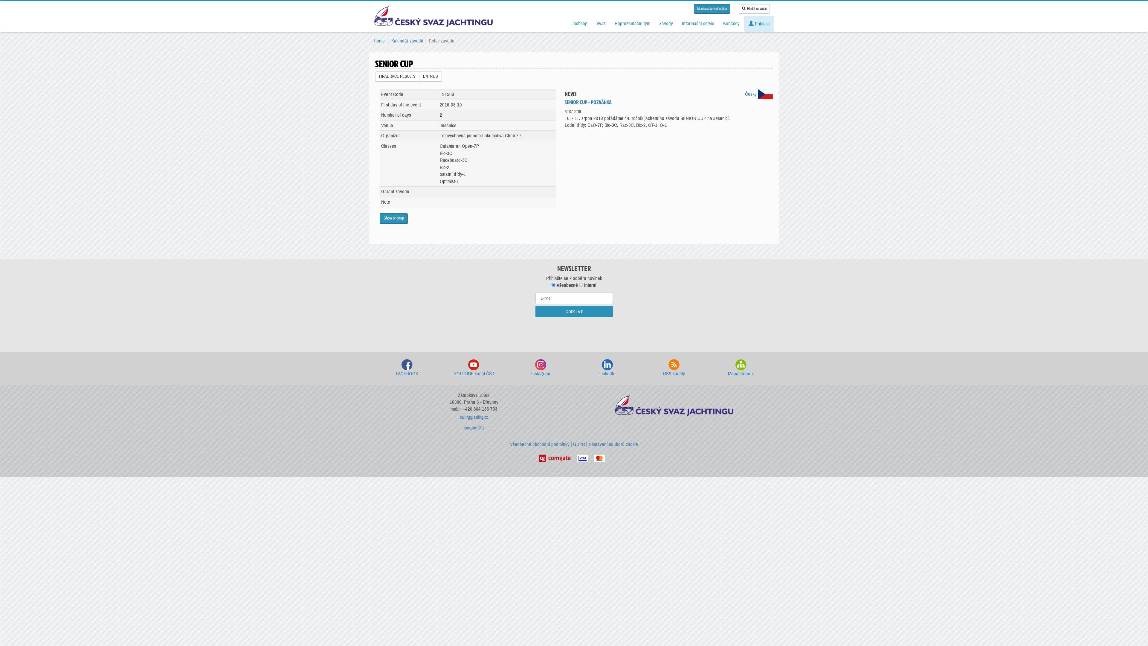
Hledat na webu (757, 9)
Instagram (540, 373)
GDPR (579, 444)
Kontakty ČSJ (474, 428)
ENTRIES (430, 76)
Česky (751, 94)
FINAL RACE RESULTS (397, 76)
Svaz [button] (601, 23)
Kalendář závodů (407, 40)
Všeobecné (566, 285)
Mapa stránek (741, 373)
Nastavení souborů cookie (613, 444)
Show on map (394, 218)
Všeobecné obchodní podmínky (540, 444)
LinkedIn (607, 373)
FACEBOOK (407, 373)
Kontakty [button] (731, 23)
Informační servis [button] (698, 23)
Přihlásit (762, 23)
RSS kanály (674, 373)
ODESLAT (574, 311)
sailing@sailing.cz (474, 417)
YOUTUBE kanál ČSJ (474, 373)
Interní (589, 285)
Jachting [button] (579, 23)
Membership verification (712, 9)
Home (379, 40)
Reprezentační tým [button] (632, 23)
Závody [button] (666, 23)
